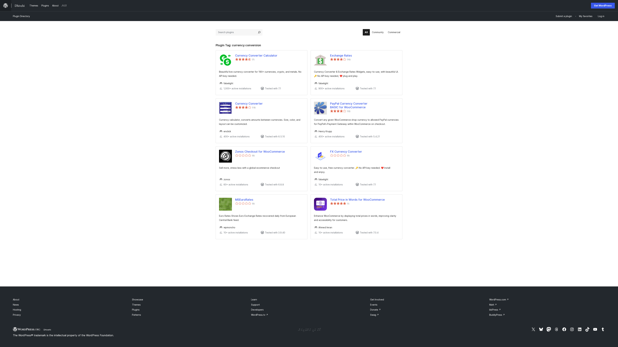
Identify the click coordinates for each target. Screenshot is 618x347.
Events (373, 304)
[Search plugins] (259, 32)
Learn (254, 299)
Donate (375, 309)
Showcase (137, 299)
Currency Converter (249, 103)
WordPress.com (499, 299)
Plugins (136, 309)
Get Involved (377, 299)
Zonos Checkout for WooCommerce (260, 151)
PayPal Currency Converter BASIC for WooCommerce (348, 105)
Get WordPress (603, 5)
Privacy (17, 314)
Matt (493, 304)
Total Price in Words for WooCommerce (357, 199)
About (16, 299)
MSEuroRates (244, 199)
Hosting (17, 309)
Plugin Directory (21, 16)
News (16, 304)
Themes (136, 304)
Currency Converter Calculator (256, 55)
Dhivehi (47, 329)
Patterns (136, 314)
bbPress (495, 309)
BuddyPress (497, 314)
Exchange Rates (341, 55)
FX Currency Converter (346, 151)
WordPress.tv (259, 314)
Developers (257, 309)
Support (255, 304)
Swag (374, 314)
